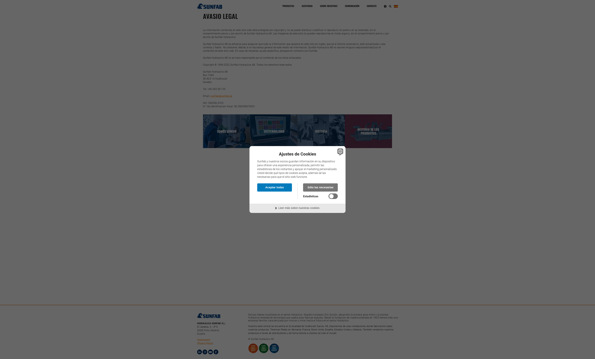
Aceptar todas (274, 187)
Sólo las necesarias (320, 187)
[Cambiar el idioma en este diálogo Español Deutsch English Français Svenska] (340, 152)
